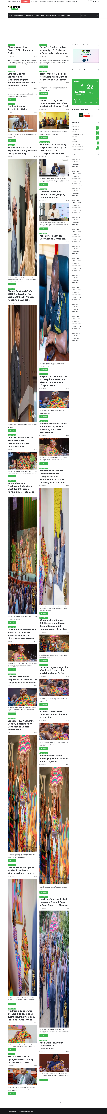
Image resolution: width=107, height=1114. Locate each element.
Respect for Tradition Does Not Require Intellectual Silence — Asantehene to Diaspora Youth (53, 381)
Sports (42, 15)
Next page (62, 1102)
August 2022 (76, 275)
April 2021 (75, 314)
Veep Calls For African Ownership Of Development (51, 1045)
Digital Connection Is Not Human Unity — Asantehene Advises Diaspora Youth (21, 442)
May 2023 (75, 253)
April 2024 (75, 227)
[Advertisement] (53, 31)
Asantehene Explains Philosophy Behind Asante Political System (53, 758)
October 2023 (76, 241)
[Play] (84, 60)
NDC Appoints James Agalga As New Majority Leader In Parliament (20, 1059)
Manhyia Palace (43, 374)
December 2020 (77, 323)
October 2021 (76, 299)
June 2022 (76, 280)
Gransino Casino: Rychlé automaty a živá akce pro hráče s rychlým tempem (53, 50)
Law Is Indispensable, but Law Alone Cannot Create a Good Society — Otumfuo (53, 902)
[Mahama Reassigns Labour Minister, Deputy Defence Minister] (54, 212)
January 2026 (76, 176)
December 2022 (77, 265)
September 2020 (77, 331)
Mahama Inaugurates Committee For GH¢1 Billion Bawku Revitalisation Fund (53, 103)
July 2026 (75, 161)
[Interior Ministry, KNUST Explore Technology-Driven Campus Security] (22, 217)
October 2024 (76, 212)
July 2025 (75, 190)
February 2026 (77, 173)
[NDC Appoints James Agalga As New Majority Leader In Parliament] (22, 1076)
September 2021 (77, 302)
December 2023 (77, 236)
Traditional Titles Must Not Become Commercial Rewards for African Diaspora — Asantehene (22, 634)
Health (75, 139)
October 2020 (76, 328)
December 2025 (77, 178)
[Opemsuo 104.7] (14, 8)
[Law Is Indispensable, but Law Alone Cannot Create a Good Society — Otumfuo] (54, 969)
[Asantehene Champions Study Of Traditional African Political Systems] (22, 937)
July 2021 (75, 306)
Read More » (12, 66)
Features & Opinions (78, 146)
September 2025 (77, 186)
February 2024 (77, 231)
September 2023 (77, 244)
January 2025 (76, 205)
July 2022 (75, 277)
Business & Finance (51, 15)
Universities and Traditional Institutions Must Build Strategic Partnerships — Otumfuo (21, 487)
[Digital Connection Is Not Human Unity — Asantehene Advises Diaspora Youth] (22, 460)
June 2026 (76, 164)
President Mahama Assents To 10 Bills (39, 1)
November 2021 (77, 297)
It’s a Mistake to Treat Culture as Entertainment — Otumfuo (53, 714)
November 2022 (77, 268)
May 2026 (75, 166)
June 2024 (76, 222)
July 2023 (75, 248)
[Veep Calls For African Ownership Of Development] (54, 1063)
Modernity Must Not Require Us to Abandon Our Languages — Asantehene (22, 679)
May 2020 (75, 340)
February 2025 (77, 202)
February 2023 (77, 260)
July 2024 (75, 219)
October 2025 (76, 183)
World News (76, 129)
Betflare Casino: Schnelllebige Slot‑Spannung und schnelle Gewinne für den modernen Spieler (21, 79)
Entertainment (61, 15)
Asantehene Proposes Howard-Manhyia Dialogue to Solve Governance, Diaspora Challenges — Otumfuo (52, 476)
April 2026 (75, 169)
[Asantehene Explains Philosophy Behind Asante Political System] (54, 825)
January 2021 (76, 321)
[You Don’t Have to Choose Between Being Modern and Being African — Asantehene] (54, 447)
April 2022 (75, 285)
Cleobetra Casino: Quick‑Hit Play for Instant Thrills (21, 50)
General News (29, 15)
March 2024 (76, 229)
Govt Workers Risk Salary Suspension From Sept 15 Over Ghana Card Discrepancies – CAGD (52, 149)
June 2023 (76, 251)
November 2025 (77, 181)
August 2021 (76, 304)
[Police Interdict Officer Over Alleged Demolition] (54, 302)
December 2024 (77, 207)
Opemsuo (30, 1111)
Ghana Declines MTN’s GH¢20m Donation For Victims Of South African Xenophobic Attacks (21, 295)
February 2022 (77, 290)
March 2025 (76, 200)
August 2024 (76, 217)
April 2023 (75, 256)
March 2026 (76, 171)
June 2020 (76, 338)
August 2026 (76, 159)
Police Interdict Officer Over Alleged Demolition (52, 237)
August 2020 (76, 333)
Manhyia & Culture (18, 15)
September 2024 (77, 215)
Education (75, 141)
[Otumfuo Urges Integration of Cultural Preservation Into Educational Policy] (54, 687)
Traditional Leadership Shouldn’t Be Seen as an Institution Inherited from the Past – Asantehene (21, 1015)
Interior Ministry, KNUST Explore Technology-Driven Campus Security (22, 150)
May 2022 (75, 282)
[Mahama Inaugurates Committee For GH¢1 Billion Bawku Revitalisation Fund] (54, 120)
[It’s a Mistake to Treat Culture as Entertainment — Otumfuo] (54, 731)
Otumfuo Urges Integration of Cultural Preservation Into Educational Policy (54, 670)
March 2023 (76, 258)
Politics (37, 15)
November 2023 (77, 239)
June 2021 (75, 309)
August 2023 (76, 246)
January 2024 (76, 234)
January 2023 (76, 263)
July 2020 (75, 335)
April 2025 (75, 198)
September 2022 (77, 273)
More (68, 15)
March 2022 (76, 287)
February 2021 (76, 319)
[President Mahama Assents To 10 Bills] (22, 123)
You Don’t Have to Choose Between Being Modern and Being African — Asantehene (53, 428)
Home (10, 15)
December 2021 (77, 294)
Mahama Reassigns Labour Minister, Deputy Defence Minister (52, 194)
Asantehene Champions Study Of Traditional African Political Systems (21, 870)
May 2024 (75, 224)
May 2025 (75, 195)
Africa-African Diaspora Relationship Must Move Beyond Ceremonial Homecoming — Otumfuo (53, 624)
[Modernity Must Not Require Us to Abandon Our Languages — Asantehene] (22, 697)
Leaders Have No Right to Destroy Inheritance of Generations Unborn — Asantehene (21, 725)
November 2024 (77, 210)
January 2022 (76, 292)
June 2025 (76, 193)
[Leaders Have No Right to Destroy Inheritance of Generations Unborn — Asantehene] (22, 793)
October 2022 (76, 270)
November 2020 (77, 326)
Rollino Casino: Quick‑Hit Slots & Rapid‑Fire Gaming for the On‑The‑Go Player (53, 76)
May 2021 (75, 311)
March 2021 (76, 316)
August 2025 (76, 188)
